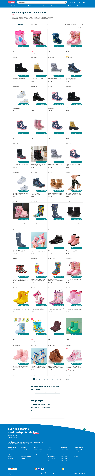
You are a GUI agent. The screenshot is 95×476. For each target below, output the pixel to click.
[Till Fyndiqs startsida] (11, 2)
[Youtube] (49, 473)
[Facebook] (54, 473)
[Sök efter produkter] (65, 2)
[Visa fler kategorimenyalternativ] (85, 5)
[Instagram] (45, 473)
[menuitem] (12, 5)
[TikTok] (41, 473)
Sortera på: (69, 24)
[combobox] (41, 2)
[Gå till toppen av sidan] (84, 429)
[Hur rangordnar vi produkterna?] (66, 24)
